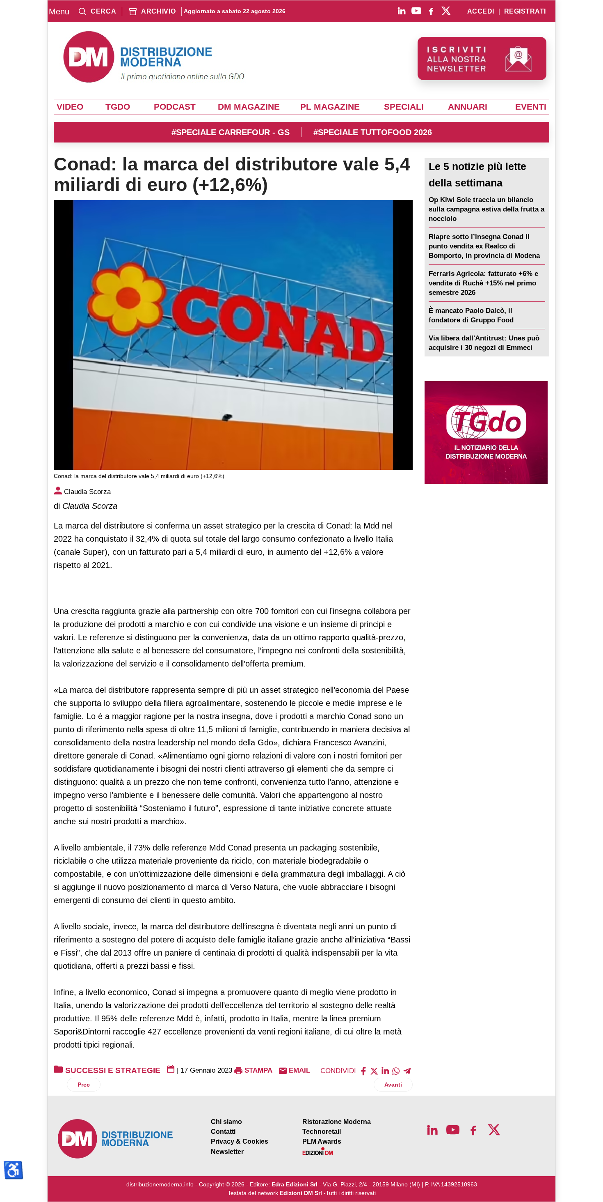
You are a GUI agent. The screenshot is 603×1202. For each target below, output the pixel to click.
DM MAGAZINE (249, 107)
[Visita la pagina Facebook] (431, 11)
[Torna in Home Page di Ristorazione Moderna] (115, 1139)
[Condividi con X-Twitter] (374, 1070)
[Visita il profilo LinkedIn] (402, 11)
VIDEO (70, 107)
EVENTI (530, 107)
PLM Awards (321, 1141)
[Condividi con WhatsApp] (396, 1070)
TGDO (117, 107)
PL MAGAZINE (330, 107)
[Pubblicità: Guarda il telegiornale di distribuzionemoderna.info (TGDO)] (486, 432)
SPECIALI (404, 107)
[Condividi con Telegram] (407, 1070)
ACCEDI (480, 11)
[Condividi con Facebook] (363, 1070)
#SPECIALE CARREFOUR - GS (230, 132)
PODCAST (175, 107)
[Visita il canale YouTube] (416, 11)
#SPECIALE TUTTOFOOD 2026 (372, 132)
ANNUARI (467, 107)
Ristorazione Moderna (336, 1121)
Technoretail (321, 1131)
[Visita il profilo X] (446, 11)
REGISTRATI (525, 11)
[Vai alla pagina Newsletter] (482, 58)
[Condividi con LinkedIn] (385, 1070)
